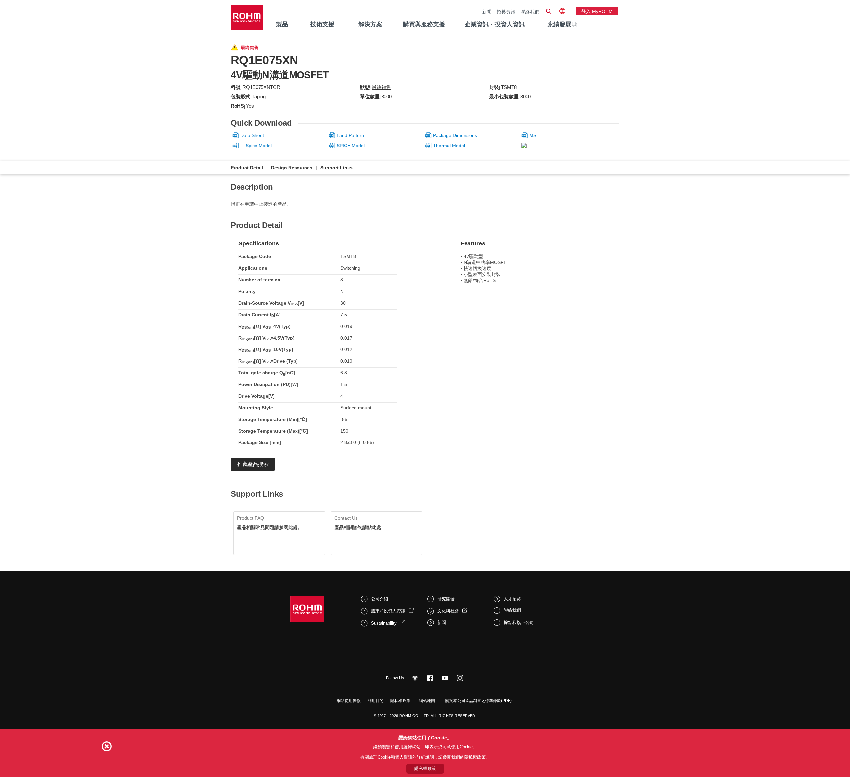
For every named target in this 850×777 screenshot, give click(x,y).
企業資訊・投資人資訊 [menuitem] (495, 24)
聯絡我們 (530, 11)
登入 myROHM (597, 11)
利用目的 (375, 700)
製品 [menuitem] (282, 24)
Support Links (336, 167)
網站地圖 (427, 700)
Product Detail (247, 167)
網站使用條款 (349, 700)
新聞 (486, 11)
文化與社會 (448, 610)
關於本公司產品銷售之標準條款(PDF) (478, 700)
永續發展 (559, 24)
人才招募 (512, 598)
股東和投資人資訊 (388, 610)
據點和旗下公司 (519, 622)
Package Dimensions (455, 135)
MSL (534, 135)
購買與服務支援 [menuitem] (424, 24)
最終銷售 (381, 87)
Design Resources (291, 167)
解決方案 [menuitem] (370, 24)
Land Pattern (350, 135)
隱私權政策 (400, 700)
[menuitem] (559, 24)
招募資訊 (506, 11)
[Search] (548, 10)
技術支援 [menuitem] (322, 24)
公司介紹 (379, 598)
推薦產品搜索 (252, 464)
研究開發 (446, 598)
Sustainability (384, 623)
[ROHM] (247, 19)
